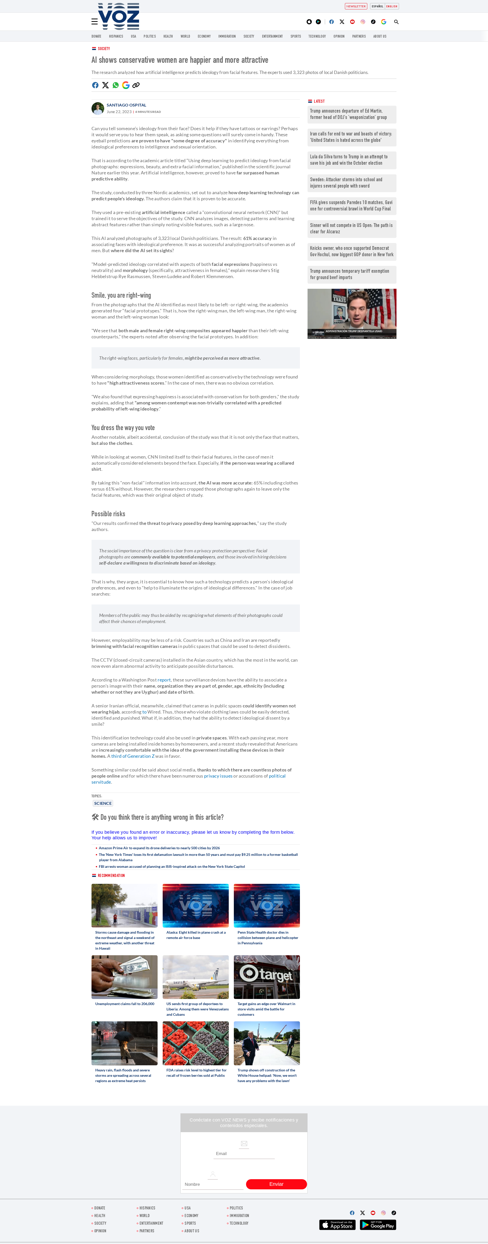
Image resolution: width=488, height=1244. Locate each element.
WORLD (185, 37)
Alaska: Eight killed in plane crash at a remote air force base (196, 935)
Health (168, 37)
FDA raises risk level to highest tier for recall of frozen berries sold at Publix (196, 1073)
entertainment (272, 37)
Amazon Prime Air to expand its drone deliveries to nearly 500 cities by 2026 (159, 848)
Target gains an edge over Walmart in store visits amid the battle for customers (266, 1009)
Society (104, 49)
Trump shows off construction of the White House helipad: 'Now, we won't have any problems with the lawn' (267, 1075)
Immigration (227, 37)
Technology (317, 37)
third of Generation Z (133, 756)
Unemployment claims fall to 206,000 (124, 1004)
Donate (96, 37)
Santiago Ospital (126, 104)
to (144, 712)
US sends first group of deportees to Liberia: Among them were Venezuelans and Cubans (197, 1009)
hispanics (116, 37)
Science (103, 803)
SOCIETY (248, 37)
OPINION (338, 37)
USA (133, 37)
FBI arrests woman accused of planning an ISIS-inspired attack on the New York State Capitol (172, 866)
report (164, 679)
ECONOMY (204, 37)
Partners (359, 37)
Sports (296, 37)
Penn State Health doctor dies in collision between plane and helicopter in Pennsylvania (268, 937)
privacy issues (218, 776)
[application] (352, 314)
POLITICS (150, 37)
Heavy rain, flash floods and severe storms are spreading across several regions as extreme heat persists (123, 1075)
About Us (379, 37)
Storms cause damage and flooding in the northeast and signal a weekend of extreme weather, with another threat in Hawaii (125, 940)
